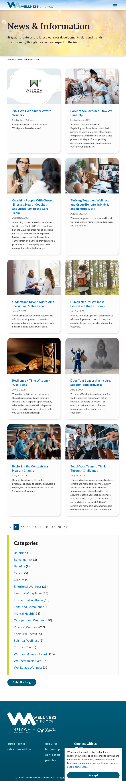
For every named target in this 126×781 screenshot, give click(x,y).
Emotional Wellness (27, 586)
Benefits (19, 566)
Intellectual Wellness (28, 600)
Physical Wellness (26, 627)
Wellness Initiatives (27, 660)
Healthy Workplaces (28, 593)
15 (40, 526)
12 (22, 526)
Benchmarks (22, 559)
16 (47, 526)
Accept (93, 775)
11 (17, 526)
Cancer (19, 573)
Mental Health (24, 613)
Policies (50, 760)
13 (28, 526)
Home (10, 59)
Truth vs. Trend (24, 647)
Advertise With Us (19, 749)
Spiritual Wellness (26, 640)
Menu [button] (114, 5)
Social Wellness (25, 634)
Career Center (17, 744)
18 (59, 526)
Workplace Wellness (28, 667)
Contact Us (52, 755)
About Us (51, 744)
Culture (19, 580)
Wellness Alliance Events (31, 654)
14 (34, 526)
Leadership (52, 749)
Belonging (21, 553)
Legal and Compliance (29, 607)
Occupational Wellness (30, 620)
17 (53, 526)
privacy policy (97, 763)
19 (65, 526)
